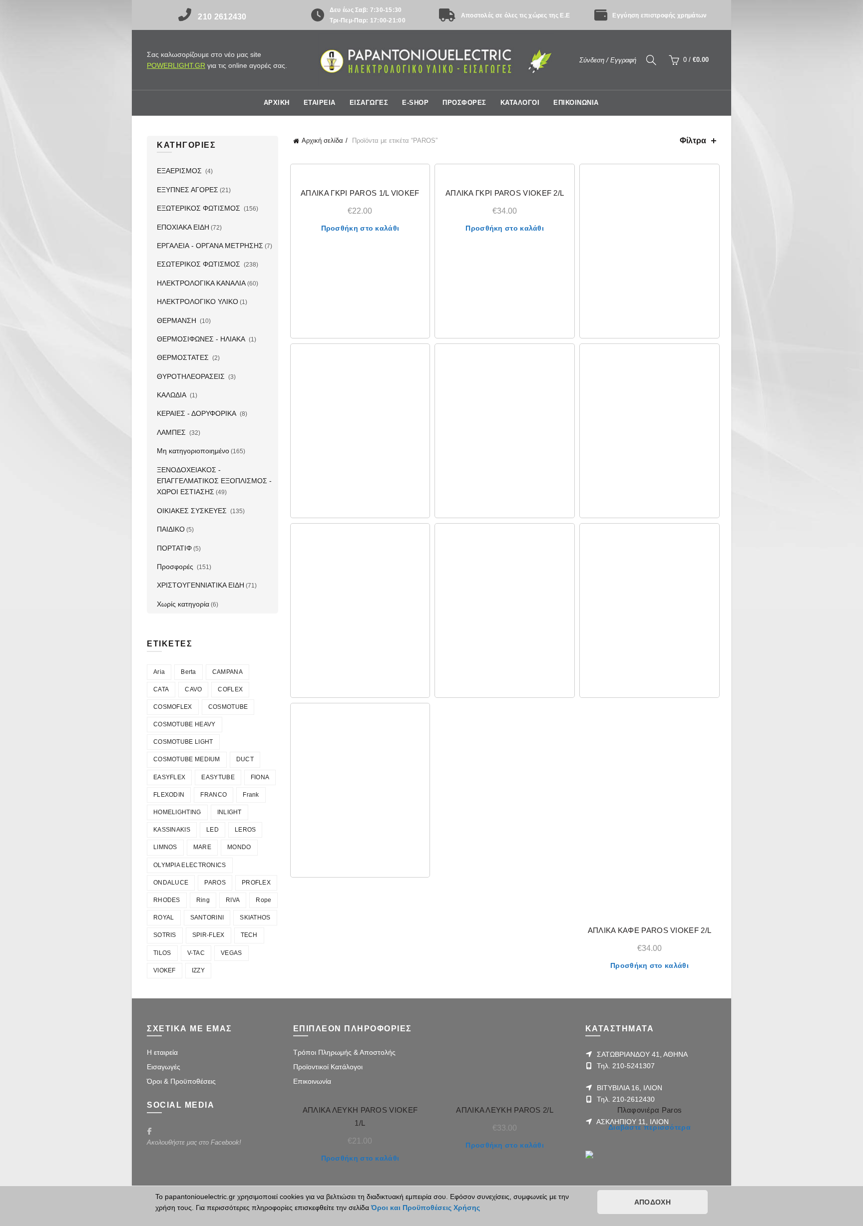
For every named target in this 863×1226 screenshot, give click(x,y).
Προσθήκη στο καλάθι (360, 228)
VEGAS (231, 952)
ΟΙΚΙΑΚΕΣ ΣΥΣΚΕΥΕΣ (193, 511)
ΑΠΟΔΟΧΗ (652, 1202)
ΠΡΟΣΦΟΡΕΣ (464, 102)
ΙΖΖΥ (198, 970)
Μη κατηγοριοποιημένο (193, 451)
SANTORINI (207, 917)
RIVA (233, 900)
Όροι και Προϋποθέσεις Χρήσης (425, 1208)
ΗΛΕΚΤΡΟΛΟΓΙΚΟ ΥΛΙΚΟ (197, 302)
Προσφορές (176, 567)
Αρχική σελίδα (322, 140)
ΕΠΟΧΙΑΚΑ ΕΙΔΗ (183, 227)
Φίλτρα (693, 140)
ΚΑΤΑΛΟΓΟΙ (520, 102)
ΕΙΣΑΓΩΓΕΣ (369, 102)
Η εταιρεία (162, 1052)
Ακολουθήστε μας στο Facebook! (194, 1142)
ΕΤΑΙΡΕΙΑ (320, 102)
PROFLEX (256, 882)
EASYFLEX (169, 777)
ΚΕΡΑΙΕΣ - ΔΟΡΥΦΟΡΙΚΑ (197, 413)
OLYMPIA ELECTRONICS (189, 865)
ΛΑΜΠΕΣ (172, 432)
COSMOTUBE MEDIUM (186, 759)
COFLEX (230, 689)
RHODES (166, 900)
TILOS (162, 952)
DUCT (245, 759)
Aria (159, 671)
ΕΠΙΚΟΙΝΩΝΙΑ (576, 102)
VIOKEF (164, 970)
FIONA (260, 777)
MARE (202, 847)
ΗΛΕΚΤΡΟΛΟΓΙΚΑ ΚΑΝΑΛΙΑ (201, 283)
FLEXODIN (168, 794)
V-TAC (196, 952)
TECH (249, 934)
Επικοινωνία (312, 1081)
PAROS (215, 882)
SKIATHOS (255, 917)
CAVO (193, 689)
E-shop (415, 102)
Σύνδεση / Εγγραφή (607, 60)
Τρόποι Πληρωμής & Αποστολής (344, 1052)
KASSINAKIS (171, 829)
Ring (203, 900)
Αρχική (277, 102)
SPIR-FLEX (208, 934)
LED (212, 829)
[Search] (651, 59)
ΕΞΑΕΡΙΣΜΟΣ (180, 171)
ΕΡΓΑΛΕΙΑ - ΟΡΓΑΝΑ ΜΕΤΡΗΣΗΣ (210, 246)
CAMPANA (227, 671)
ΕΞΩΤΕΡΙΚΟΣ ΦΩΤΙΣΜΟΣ (199, 208)
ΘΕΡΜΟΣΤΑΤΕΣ (184, 357)
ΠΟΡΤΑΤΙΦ (174, 548)
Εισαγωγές (163, 1067)
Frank (251, 794)
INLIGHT (229, 812)
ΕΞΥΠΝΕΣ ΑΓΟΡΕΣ (187, 190)
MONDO (239, 847)
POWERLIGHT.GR (176, 65)
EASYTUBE (217, 777)
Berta (188, 671)
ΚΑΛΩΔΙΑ (172, 395)
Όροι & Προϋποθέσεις (181, 1081)
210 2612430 (222, 16)
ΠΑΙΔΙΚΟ (171, 529)
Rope (263, 900)
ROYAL (163, 917)
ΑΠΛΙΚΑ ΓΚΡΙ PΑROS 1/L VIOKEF (360, 193)
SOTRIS (164, 934)
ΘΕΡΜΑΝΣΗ (177, 320)
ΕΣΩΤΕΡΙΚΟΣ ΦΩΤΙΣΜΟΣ (199, 264)
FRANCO (213, 794)
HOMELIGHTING (177, 812)
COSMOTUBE (228, 706)
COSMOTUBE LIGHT (183, 741)
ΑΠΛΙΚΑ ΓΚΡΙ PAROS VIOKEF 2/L (504, 193)
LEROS (245, 829)
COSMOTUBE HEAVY (184, 724)
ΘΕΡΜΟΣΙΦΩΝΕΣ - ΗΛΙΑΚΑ (202, 339)
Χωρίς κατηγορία (183, 604)
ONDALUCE (170, 882)
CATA (161, 689)
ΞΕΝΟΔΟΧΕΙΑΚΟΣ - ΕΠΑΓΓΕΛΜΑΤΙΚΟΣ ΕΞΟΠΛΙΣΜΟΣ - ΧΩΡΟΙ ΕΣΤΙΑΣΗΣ (214, 481)
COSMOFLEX (172, 706)
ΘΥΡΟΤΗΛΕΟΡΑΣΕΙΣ (192, 376)
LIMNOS (165, 847)
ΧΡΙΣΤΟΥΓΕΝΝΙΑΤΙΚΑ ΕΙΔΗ (200, 585)
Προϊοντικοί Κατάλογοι (328, 1067)
